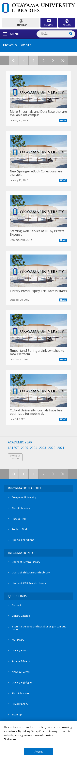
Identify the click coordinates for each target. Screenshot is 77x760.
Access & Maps (21, 661)
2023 (42, 448)
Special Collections (23, 540)
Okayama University (24, 497)
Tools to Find (19, 529)
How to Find (19, 518)
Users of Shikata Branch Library (31, 572)
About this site (20, 693)
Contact (16, 605)
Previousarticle (15, 457)
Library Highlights (22, 682)
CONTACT (49, 25)
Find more (10, 739)
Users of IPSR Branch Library (29, 583)
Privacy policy (20, 704)
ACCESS (66, 25)
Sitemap (17, 714)
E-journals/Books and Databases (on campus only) (39, 628)
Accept (39, 751)
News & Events (21, 672)
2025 (24, 448)
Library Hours (20, 650)
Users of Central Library (26, 562)
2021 (60, 448)
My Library (18, 640)
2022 (51, 448)
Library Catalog (21, 615)
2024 (33, 448)
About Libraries (21, 508)
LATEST (13, 448)
